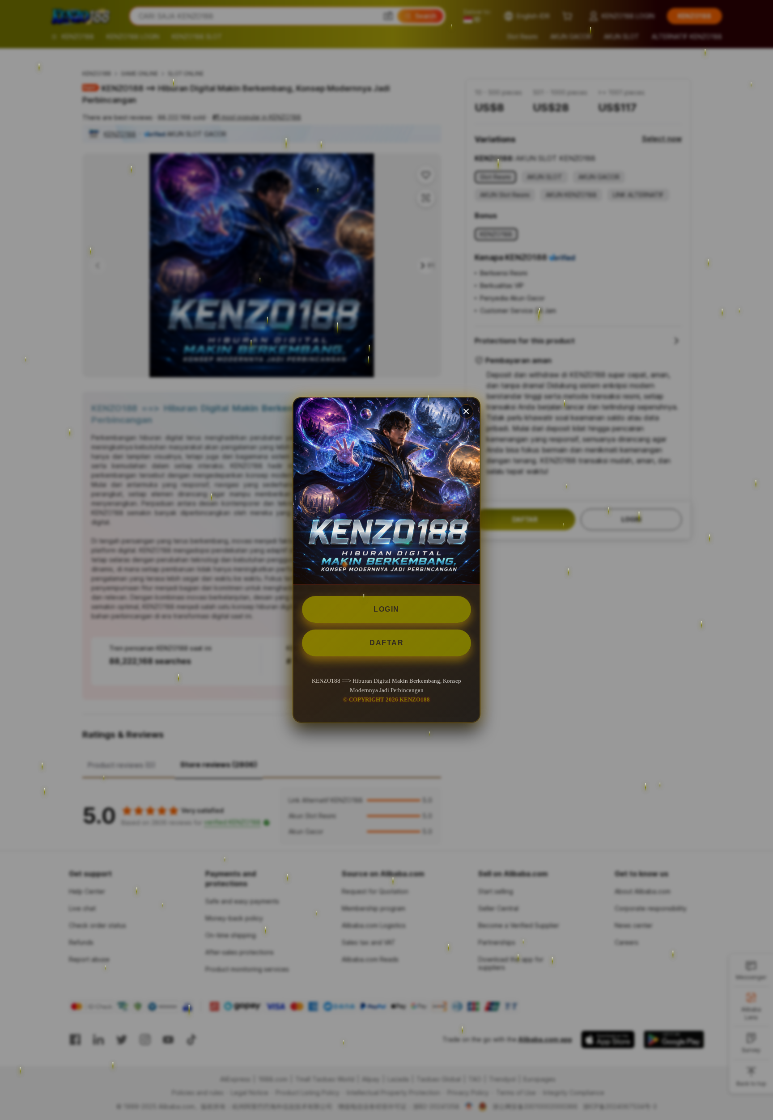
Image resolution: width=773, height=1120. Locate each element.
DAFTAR (386, 643)
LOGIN (386, 609)
